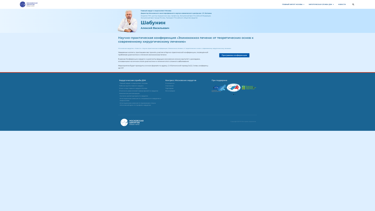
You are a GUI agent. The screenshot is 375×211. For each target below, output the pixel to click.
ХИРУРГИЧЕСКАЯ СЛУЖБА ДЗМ (320, 4)
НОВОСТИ (342, 4)
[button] (353, 4)
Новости (138, 48)
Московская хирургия (125, 48)
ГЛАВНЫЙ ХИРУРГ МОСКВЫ (292, 4)
